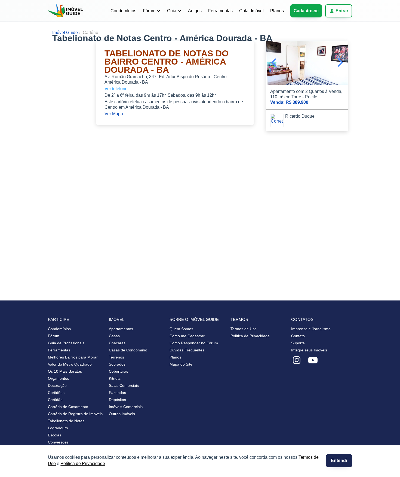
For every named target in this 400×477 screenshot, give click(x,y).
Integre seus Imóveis (309, 350)
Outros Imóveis (122, 414)
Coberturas (118, 371)
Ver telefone (116, 88)
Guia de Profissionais (66, 343)
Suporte (298, 343)
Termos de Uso (243, 329)
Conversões (58, 442)
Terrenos (116, 357)
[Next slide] (339, 63)
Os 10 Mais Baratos (65, 371)
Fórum (149, 10)
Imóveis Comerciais (126, 407)
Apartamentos (121, 329)
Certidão (55, 399)
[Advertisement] (68, 68)
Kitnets (115, 378)
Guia (171, 10)
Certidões (56, 392)
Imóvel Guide (65, 32)
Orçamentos (58, 378)
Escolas (54, 435)
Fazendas (117, 392)
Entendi (339, 460)
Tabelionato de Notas (66, 421)
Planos (277, 10)
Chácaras (117, 343)
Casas (114, 336)
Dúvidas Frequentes (187, 350)
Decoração (57, 385)
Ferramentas (220, 10)
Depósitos (117, 399)
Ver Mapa (113, 113)
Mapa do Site (181, 364)
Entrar (342, 10)
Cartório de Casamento (68, 407)
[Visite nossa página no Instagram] (296, 360)
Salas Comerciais (124, 385)
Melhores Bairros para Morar (73, 357)
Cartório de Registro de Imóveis (75, 414)
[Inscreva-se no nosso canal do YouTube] (312, 360)
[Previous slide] (274, 63)
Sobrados (117, 364)
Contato (298, 336)
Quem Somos (181, 329)
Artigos (195, 10)
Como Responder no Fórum (194, 343)
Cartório (90, 32)
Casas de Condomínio (128, 350)
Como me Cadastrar (187, 336)
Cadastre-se (306, 10)
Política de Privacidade (82, 463)
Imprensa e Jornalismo (311, 329)
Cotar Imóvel (251, 10)
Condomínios (123, 10)
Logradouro (58, 428)
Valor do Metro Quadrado (70, 364)
